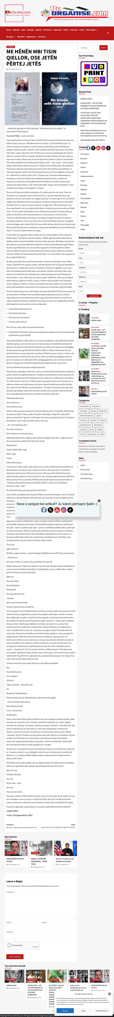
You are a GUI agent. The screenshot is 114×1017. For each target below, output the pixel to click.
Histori (65, 30)
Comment (10, 892)
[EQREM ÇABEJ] (84, 319)
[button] (109, 994)
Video (82, 229)
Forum (81, 30)
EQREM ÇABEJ (86, 99)
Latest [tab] (83, 302)
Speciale (30, 30)
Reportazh (58, 30)
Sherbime (21, 37)
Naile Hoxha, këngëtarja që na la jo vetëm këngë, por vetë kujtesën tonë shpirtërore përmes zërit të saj (93, 133)
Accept (65, 1011)
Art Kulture (47, 30)
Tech (82, 220)
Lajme (23, 30)
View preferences (102, 1011)
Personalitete (85, 425)
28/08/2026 (38, 867)
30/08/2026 (13, 865)
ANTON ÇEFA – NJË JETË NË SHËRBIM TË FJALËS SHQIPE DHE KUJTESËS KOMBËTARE (93, 105)
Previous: (21, 826)
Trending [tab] (84, 309)
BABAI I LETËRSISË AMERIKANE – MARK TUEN (39, 861)
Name (9, 922)
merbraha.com (17, 1015)
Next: (58, 826)
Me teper (9, 37)
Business (83, 158)
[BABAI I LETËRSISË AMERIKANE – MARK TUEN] (40, 848)
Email (44, 922)
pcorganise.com (52, 1015)
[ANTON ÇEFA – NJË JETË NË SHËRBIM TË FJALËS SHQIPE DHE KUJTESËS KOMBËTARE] (84, 333)
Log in (82, 465)
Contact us (42, 37)
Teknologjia (90, 30)
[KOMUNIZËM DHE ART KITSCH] (16, 848)
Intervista (74, 30)
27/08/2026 (63, 865)
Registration (31, 37)
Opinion (39, 30)
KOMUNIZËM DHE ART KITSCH (15, 860)
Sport (82, 212)
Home (8, 30)
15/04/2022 (14, 69)
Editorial (16, 30)
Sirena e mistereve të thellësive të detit (65, 860)
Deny (84, 1011)
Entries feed (85, 470)
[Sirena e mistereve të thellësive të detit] (65, 848)
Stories (83, 216)
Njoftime (83, 189)
